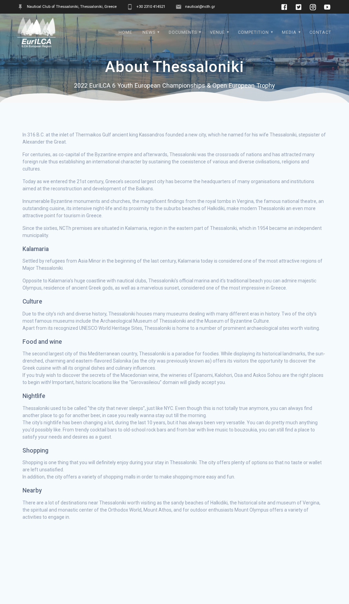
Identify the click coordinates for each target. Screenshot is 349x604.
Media (289, 32)
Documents (183, 32)
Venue (217, 32)
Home (125, 32)
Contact (320, 32)
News (148, 32)
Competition (253, 32)
